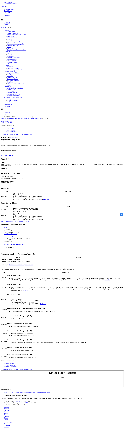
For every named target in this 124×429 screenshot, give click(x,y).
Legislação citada (8, 237)
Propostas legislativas (13, 73)
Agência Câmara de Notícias (15, 88)
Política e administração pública (15, 44)
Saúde (9, 47)
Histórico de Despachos (10, 234)
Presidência (10, 56)
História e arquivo (12, 62)
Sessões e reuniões (12, 77)
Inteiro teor (14, 138)
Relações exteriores (12, 45)
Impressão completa (9, 130)
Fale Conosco (7, 12)
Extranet (6, 427)
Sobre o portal (8, 422)
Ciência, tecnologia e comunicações (16, 34)
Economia (10, 39)
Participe (9, 85)
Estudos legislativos (12, 79)
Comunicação (7, 86)
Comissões (10, 76)
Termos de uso (8, 424)
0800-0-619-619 (17, 401)
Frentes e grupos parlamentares (15, 69)
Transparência (11, 98)
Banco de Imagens (12, 92)
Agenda (9, 53)
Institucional (7, 51)
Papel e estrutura (11, 60)
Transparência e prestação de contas (13, 97)
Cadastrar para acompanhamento (10, 134)
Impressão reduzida (9, 128)
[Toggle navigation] (9, 27)
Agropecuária (11, 31)
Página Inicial (4, 118)
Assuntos (6, 30)
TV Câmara (10, 91)
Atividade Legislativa (9, 71)
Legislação (10, 82)
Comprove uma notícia (13, 95)
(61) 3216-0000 (24, 402)
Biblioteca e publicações (13, 57)
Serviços (9, 54)
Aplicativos (7, 425)
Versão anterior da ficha (26, 134)
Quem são (10, 66)
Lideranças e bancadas (13, 68)
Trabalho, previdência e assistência (16, 50)
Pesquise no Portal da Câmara (9, 116)
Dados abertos (11, 102)
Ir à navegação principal (10, 3)
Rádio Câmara (11, 89)
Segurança (10, 48)
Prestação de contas (12, 100)
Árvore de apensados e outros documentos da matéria (15, 221)
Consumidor (10, 36)
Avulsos (6, 228)
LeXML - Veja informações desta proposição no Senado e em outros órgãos (30, 392)
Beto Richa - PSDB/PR (7, 155)
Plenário (9, 74)
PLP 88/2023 (6, 122)
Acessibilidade (8, 11)
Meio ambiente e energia (13, 42)
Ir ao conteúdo (8, 2)
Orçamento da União (13, 80)
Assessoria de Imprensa (13, 94)
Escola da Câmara (12, 59)
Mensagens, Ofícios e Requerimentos (14, 244)
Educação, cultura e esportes (15, 41)
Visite (8, 63)
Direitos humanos (12, 37)
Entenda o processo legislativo (15, 83)
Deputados (7, 65)
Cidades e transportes (13, 33)
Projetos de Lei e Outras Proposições (31, 118)
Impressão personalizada (10, 131)
